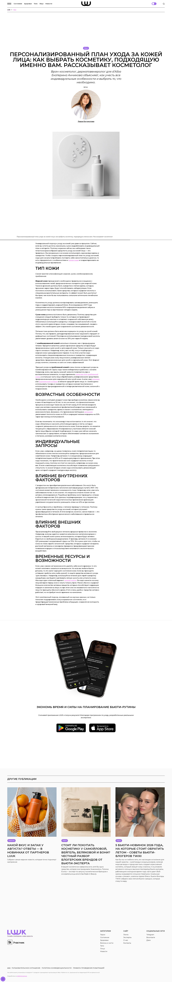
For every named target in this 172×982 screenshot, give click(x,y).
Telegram (150, 935)
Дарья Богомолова (86, 121)
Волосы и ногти (106, 943)
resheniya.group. (22, 976)
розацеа (96, 379)
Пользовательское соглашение (26, 968)
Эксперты (127, 937)
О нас (125, 940)
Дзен (148, 940)
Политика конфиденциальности (57, 968)
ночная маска (70, 580)
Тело (36, 4)
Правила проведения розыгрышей (88, 968)
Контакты (127, 943)
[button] (10, 4)
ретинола (88, 412)
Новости (48, 4)
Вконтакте (150, 937)
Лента (125, 935)
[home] (86, 3)
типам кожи (74, 260)
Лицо (41, 4)
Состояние (18, 4)
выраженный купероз (48, 382)
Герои (102, 935)
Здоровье (28, 4)
